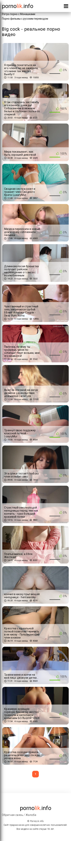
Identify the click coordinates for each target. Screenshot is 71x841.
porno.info (17, 6)
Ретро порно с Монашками (18, 14)
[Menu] (66, 7)
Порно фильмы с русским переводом (25, 18)
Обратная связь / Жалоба (19, 814)
